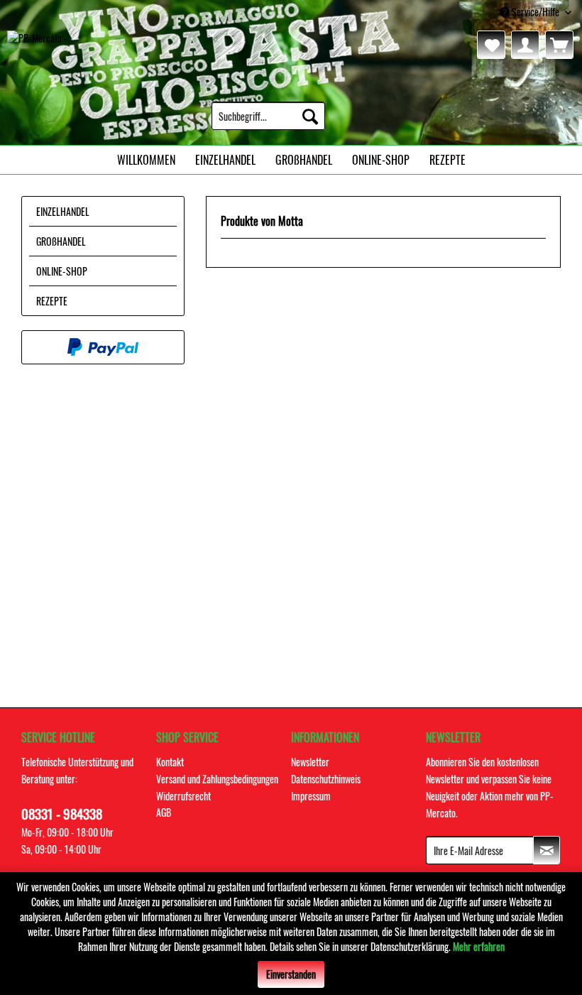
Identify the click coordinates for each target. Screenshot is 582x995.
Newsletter (310, 761)
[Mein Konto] (525, 45)
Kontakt (170, 761)
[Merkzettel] (491, 45)
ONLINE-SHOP (61, 270)
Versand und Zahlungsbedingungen (217, 778)
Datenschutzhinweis (326, 778)
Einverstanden (291, 974)
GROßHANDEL (61, 241)
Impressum (311, 795)
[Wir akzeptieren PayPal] (103, 347)
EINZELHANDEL (62, 211)
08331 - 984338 (61, 813)
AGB (163, 812)
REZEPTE (51, 300)
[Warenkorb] (559, 45)
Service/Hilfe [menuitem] (535, 11)
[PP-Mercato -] (37, 48)
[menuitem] (268, 116)
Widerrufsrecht (183, 795)
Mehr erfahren (479, 946)
